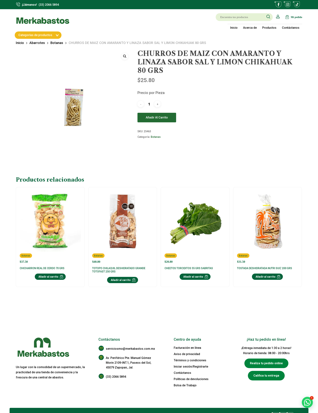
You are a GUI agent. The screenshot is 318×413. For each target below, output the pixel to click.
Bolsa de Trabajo (185, 385)
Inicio (20, 43)
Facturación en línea (187, 348)
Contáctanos (182, 373)
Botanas (56, 43)
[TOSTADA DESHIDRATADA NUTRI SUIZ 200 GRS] (267, 227)
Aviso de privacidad (187, 354)
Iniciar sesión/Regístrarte (191, 366)
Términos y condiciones (190, 360)
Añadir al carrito (157, 117)
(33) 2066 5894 (116, 376)
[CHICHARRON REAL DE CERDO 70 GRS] (50, 227)
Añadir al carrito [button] (48, 276)
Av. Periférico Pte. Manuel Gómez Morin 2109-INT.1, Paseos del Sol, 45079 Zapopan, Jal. (128, 362)
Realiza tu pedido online (266, 363)
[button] (124, 56)
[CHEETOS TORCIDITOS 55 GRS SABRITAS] (195, 227)
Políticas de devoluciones (191, 379)
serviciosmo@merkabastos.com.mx (130, 348)
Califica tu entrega (266, 375)
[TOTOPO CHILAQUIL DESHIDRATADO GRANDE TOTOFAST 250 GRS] (122, 227)
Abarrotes (37, 43)
